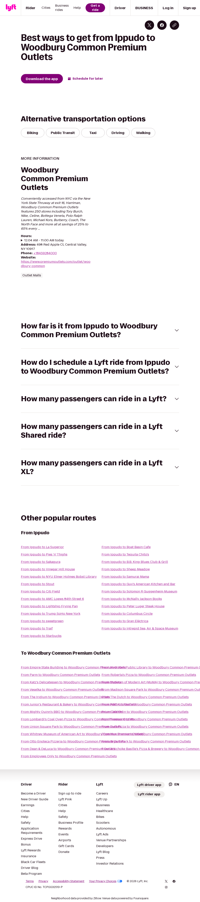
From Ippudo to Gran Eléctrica (125, 621)
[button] (100, 330)
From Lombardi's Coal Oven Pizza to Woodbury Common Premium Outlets (78, 719)
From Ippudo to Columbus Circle (127, 613)
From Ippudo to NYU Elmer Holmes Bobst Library (59, 576)
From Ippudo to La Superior (42, 547)
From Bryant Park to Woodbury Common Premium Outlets (146, 741)
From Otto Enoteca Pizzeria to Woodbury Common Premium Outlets (73, 741)
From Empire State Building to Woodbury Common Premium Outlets (73, 667)
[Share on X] (149, 25)
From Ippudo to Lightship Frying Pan (49, 606)
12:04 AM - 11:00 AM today (44, 240)
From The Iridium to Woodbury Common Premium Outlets (65, 697)
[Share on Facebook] (162, 25)
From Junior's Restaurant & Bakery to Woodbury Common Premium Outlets (78, 704)
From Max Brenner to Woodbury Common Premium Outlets (147, 734)
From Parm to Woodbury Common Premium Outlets (60, 675)
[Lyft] (11, 8)
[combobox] (173, 784)
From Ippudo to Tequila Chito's (125, 554)
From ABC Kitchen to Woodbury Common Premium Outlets (147, 704)
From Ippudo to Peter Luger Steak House (133, 606)
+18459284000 (45, 253)
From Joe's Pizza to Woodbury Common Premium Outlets (145, 726)
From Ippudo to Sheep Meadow (126, 569)
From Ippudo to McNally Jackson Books (132, 599)
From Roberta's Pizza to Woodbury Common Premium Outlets (149, 675)
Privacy (43, 881)
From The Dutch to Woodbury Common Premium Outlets (145, 697)
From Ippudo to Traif (37, 628)
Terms (30, 881)
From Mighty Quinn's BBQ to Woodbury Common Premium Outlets (72, 712)
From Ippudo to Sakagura (40, 562)
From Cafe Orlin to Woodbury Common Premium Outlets (145, 712)
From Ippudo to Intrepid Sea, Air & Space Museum (140, 628)
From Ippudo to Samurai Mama (125, 576)
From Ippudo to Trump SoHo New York (50, 613)
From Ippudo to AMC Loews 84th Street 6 (52, 599)
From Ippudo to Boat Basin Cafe (126, 547)
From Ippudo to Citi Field (40, 591)
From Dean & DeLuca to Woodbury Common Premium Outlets (68, 749)
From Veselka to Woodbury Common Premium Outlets (62, 689)
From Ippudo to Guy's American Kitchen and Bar (138, 584)
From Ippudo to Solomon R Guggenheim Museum (139, 591)
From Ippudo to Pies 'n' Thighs (44, 554)
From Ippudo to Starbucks (41, 636)
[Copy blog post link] (174, 25)
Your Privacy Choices (102, 881)
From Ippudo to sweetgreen (42, 621)
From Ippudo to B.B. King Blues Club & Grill (135, 562)
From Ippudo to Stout (37, 584)
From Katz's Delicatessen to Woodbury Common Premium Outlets (71, 682)
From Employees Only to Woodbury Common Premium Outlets (69, 756)
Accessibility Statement (68, 881)
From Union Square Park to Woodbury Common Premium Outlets (71, 726)
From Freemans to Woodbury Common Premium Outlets (145, 719)
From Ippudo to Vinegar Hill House (48, 569)
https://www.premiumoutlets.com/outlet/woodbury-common (55, 263)
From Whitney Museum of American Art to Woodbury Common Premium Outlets (82, 734)
